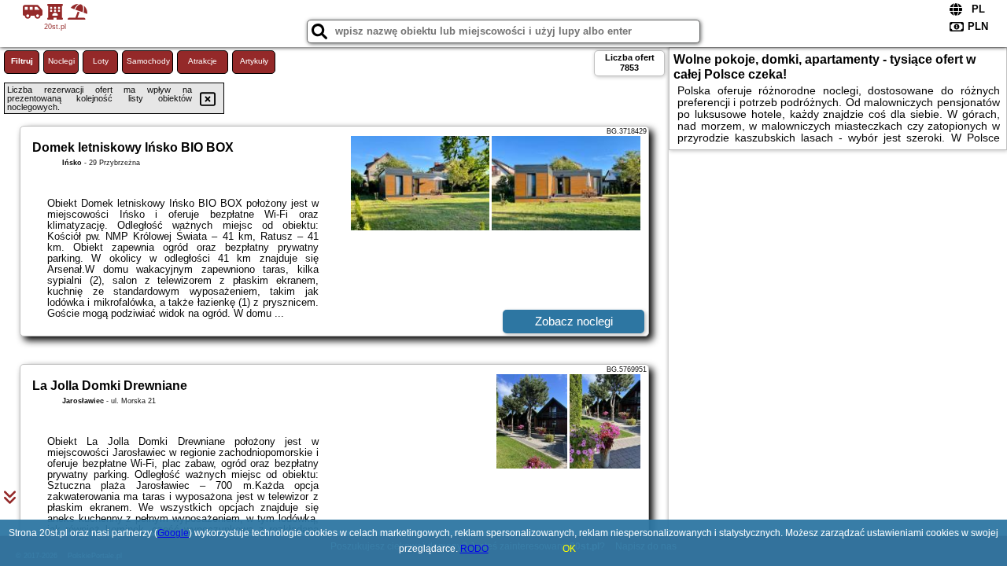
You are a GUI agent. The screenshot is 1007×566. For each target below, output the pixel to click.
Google (173, 532)
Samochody (148, 61)
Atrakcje (202, 61)
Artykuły (254, 61)
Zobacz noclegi (574, 321)
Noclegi (61, 61)
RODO (474, 548)
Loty (101, 61)
